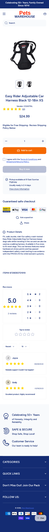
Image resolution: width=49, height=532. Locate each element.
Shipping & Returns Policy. (17, 162)
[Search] (5, 23)
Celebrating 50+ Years (25, 414)
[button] (45, 13)
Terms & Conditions (28, 159)
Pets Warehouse (28, 508)
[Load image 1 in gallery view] (19, 84)
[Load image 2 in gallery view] (29, 84)
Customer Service (23, 441)
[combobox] (24, 23)
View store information (19, 189)
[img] (12, 109)
